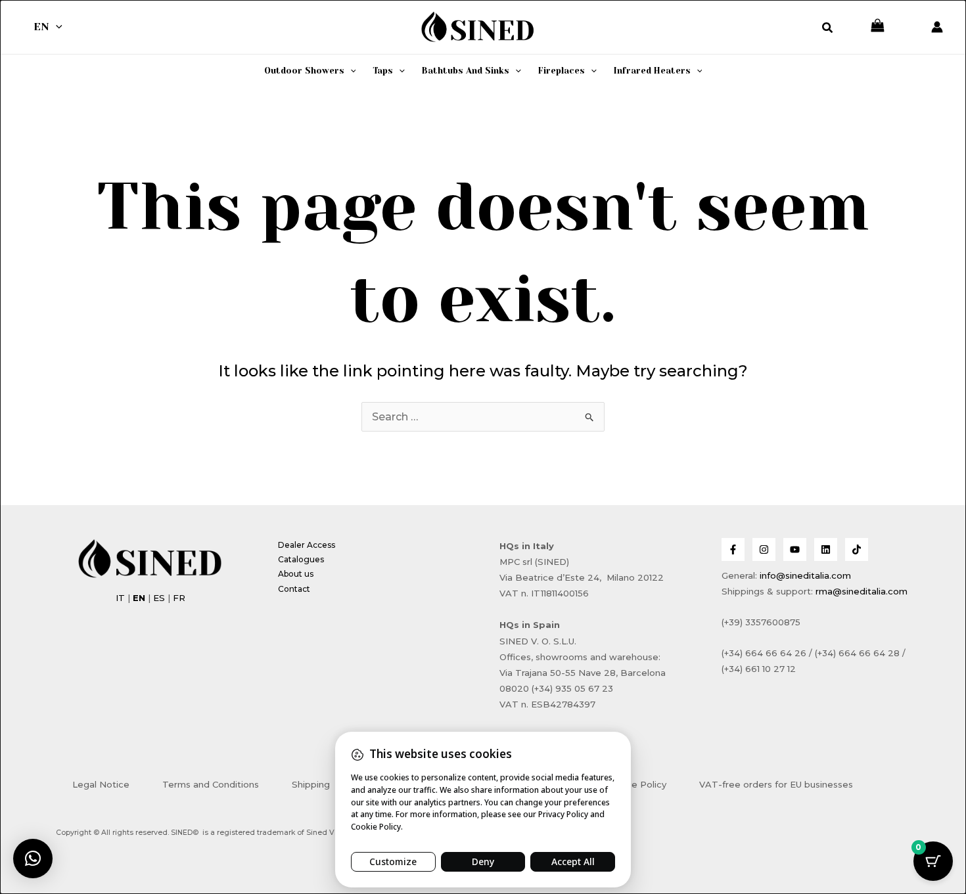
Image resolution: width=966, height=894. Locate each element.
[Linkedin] (825, 549)
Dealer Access (306, 545)
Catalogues (301, 559)
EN (41, 26)
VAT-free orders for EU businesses (776, 784)
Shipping (311, 784)
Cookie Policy (636, 784)
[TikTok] (856, 549)
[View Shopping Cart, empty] (877, 26)
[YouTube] (794, 549)
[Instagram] (763, 549)
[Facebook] (733, 549)
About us (295, 574)
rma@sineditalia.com (862, 591)
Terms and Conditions (210, 784)
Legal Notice (100, 784)
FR (179, 597)
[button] (55, 27)
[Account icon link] (937, 27)
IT (120, 597)
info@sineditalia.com (805, 575)
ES (159, 597)
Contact (294, 589)
